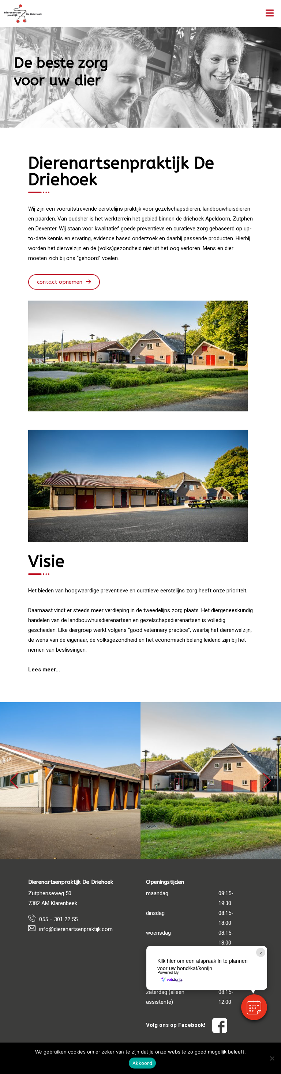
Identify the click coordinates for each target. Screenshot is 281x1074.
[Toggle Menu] (269, 13)
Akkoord (142, 1063)
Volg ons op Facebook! (176, 1025)
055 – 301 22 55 (58, 919)
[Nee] (272, 1058)
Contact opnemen (59, 282)
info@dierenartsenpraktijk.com (76, 929)
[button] (14, 781)
